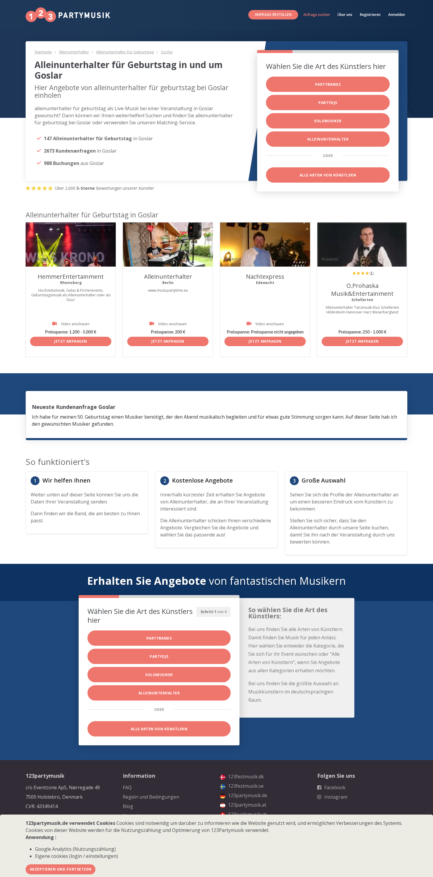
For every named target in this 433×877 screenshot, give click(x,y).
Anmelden (396, 14)
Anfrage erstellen (273, 14)
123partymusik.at (246, 805)
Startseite (43, 51)
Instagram (335, 797)
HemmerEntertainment (71, 276)
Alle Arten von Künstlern (328, 175)
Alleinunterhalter (74, 51)
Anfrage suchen (316, 14)
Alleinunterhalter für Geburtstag (125, 51)
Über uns (345, 14)
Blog (128, 806)
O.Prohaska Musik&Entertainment (362, 290)
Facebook (334, 787)
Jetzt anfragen (70, 341)
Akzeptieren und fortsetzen (60, 869)
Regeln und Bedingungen (151, 797)
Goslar (167, 51)
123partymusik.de (247, 795)
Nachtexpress (265, 276)
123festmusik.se (245, 786)
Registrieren (370, 14)
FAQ (127, 787)
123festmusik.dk (245, 776)
